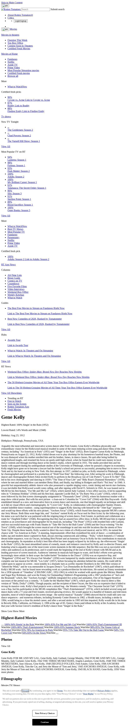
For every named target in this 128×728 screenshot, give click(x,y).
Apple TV (12, 64)
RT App (5, 264)
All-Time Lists (14, 275)
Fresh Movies (14, 409)
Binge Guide (13, 278)
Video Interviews (15, 289)
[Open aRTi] (5, 5)
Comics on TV (14, 280)
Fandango (12, 59)
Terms (60, 691)
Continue (45, 722)
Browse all (12, 76)
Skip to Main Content (11, 2)
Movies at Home (9, 54)
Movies (13, 29)
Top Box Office (15, 43)
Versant (25, 691)
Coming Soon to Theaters (20, 45)
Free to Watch (14, 401)
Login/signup (20, 21)
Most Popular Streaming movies (23, 70)
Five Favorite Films (17, 286)
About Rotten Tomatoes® (20, 15)
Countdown (13, 283)
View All (5, 146)
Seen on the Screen (16, 404)
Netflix (10, 62)
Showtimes (16, 393)
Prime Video (13, 67)
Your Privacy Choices (45, 713)
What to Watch (17, 86)
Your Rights (88, 694)
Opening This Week (17, 40)
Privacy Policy (104, 691)
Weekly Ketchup (15, 294)
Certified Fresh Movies (18, 48)
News (13, 264)
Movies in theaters (10, 35)
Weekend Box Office (17, 292)
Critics (10, 18)
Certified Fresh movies (18, 73)
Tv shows (6, 116)
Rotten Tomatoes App (18, 406)
